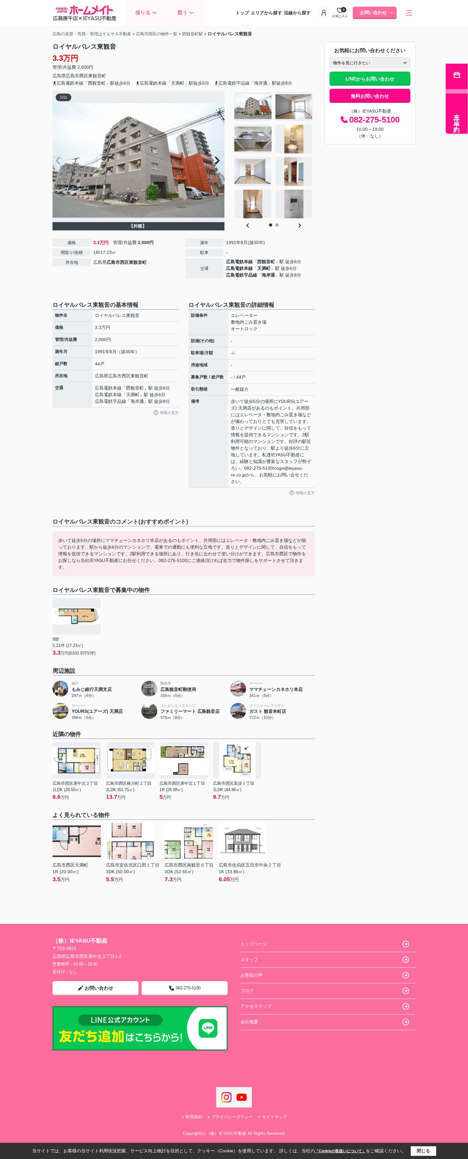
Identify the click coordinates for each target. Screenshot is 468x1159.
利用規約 (194, 1116)
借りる (143, 12)
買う (182, 12)
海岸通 (268, 274)
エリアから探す (266, 12)
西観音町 (266, 261)
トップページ (253, 943)
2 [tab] (277, 225)
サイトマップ (274, 1116)
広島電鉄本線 (239, 261)
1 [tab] (270, 225)
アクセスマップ (256, 1006)
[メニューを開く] (409, 13)
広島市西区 (77, 75)
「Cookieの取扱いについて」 (340, 1151)
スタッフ (249, 959)
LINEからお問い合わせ (369, 78)
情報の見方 (169, 413)
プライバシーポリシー (232, 1116)
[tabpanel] (273, 155)
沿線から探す (297, 12)
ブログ (247, 990)
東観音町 (97, 75)
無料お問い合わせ (370, 96)
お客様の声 (251, 975)
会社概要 (249, 1021)
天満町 (264, 268)
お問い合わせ (373, 12)
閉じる (423, 1150)
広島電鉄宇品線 (241, 274)
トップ (242, 12)
